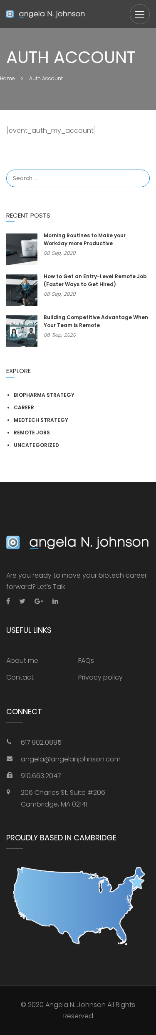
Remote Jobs (32, 432)
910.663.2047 (41, 776)
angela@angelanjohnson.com (71, 759)
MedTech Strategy (41, 420)
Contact (20, 677)
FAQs (86, 660)
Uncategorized (36, 445)
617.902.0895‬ (41, 742)
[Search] (139, 170)
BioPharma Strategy (44, 394)
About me (22, 660)
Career (24, 407)
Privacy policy (100, 677)
